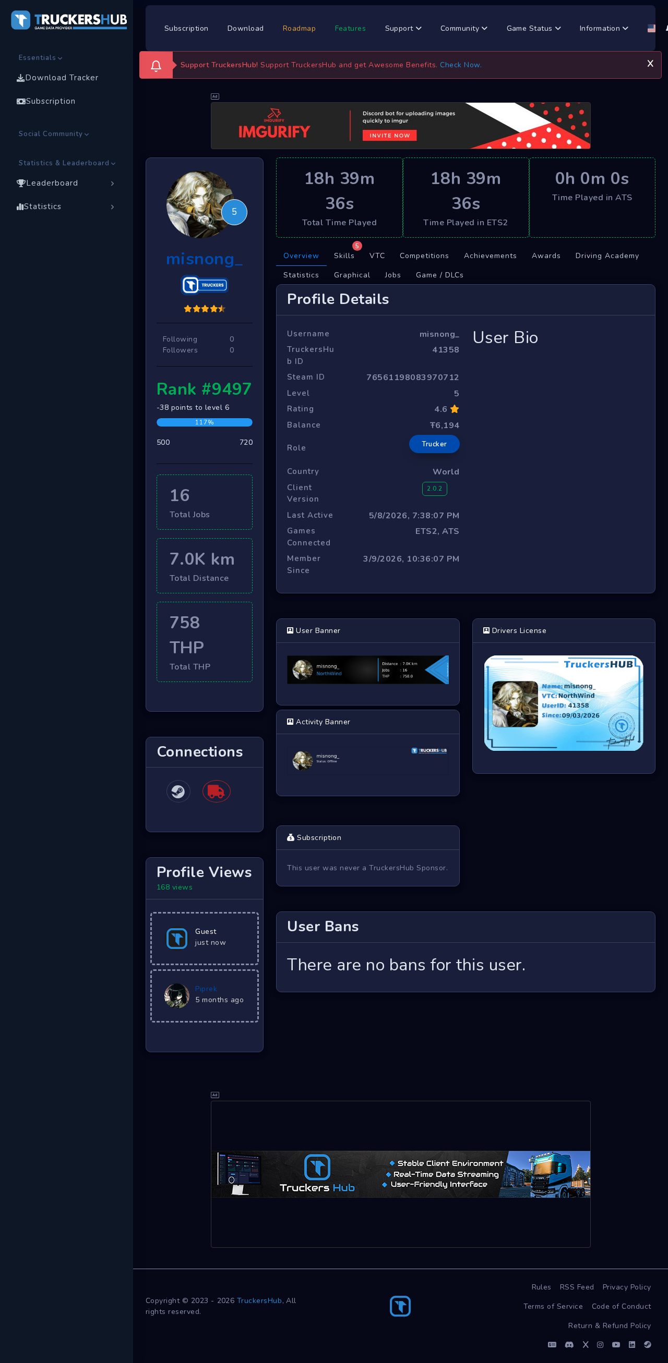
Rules (542, 1287)
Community (461, 28)
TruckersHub (259, 1301)
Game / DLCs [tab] (440, 275)
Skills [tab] (347, 253)
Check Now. (461, 65)
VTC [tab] (377, 256)
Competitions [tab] (424, 256)
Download (246, 28)
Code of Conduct (622, 1306)
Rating (300, 409)
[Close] (650, 62)
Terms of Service (553, 1306)
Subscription (186, 28)
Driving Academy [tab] (607, 256)
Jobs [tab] (393, 275)
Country (303, 471)
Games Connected (309, 537)
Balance (304, 425)
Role (296, 448)
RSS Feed (577, 1287)
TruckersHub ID (311, 355)
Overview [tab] (301, 256)
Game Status (531, 28)
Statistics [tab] (301, 275)
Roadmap (299, 28)
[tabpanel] (465, 638)
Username (308, 333)
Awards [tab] (546, 256)
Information (601, 28)
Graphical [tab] (352, 275)
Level (298, 393)
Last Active (310, 515)
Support (400, 28)
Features (350, 28)
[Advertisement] (400, 1174)
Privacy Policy (627, 1287)
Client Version (303, 493)
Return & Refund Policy (609, 1326)
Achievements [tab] (490, 256)
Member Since (304, 564)
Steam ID (306, 377)
